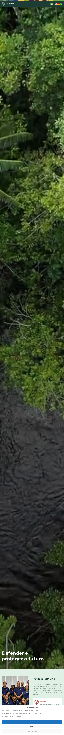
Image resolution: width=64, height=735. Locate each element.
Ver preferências (32, 731)
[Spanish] (58, 4)
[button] (61, 707)
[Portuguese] (61, 4)
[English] (56, 4)
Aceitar (32, 722)
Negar (32, 726)
